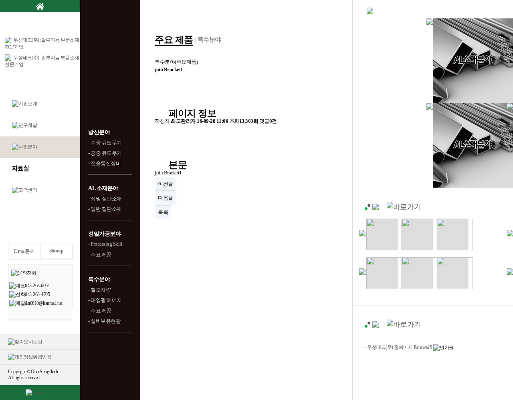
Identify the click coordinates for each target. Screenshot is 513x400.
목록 (163, 212)
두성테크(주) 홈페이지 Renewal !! (399, 347)
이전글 (165, 184)
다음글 (165, 198)
